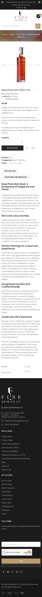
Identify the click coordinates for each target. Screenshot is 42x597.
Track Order (7, 499)
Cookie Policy (7, 436)
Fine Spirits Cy (23, 2)
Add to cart (13, 148)
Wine (12, 34)
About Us (5, 466)
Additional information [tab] (16, 177)
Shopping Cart (7, 506)
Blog (3, 462)
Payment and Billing (10, 451)
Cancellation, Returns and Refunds (16, 458)
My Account (6, 480)
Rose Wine (21, 34)
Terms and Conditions (11, 444)
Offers (4, 514)
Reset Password (8, 488)
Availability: (6, 96)
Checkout (6, 510)
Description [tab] (10, 171)
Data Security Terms (10, 447)
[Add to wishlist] (27, 148)
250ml (27, 371)
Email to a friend (12, 99)
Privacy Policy (7, 440)
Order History (7, 495)
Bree (10, 157)
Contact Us (6, 470)
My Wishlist (6, 492)
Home (4, 34)
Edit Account (7, 484)
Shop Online (6, 503)
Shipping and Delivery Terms (13, 455)
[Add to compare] (33, 148)
